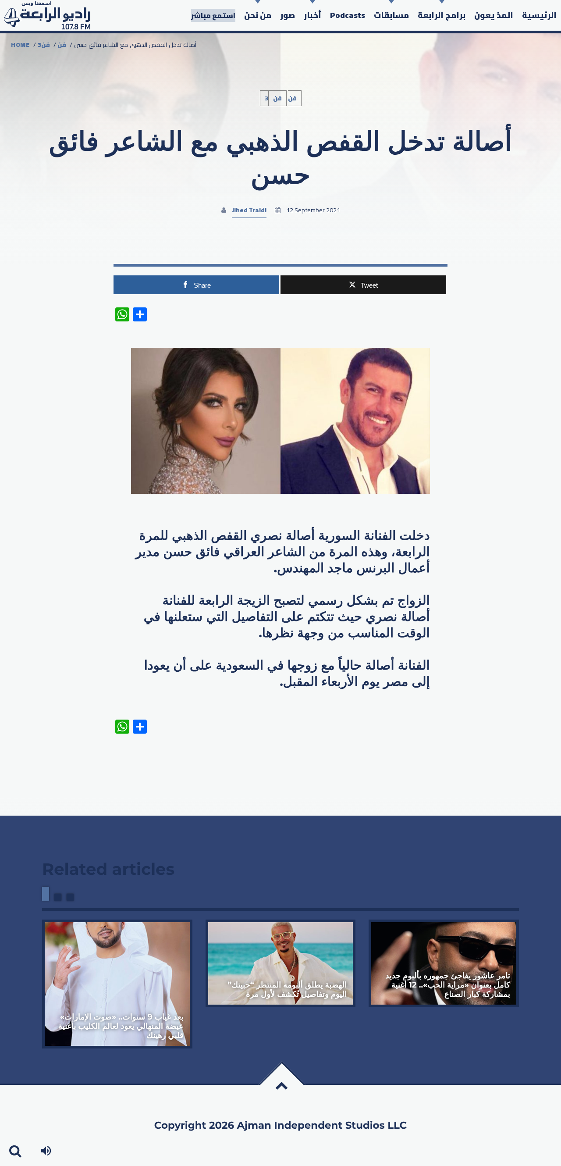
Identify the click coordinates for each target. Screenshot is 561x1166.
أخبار (312, 15)
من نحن (257, 15)
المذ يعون (493, 15)
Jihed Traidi (249, 210)
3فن (44, 44)
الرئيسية (539, 15)
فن (61, 44)
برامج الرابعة (441, 15)
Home (20, 44)
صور (287, 15)
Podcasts (347, 15)
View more (117, 984)
